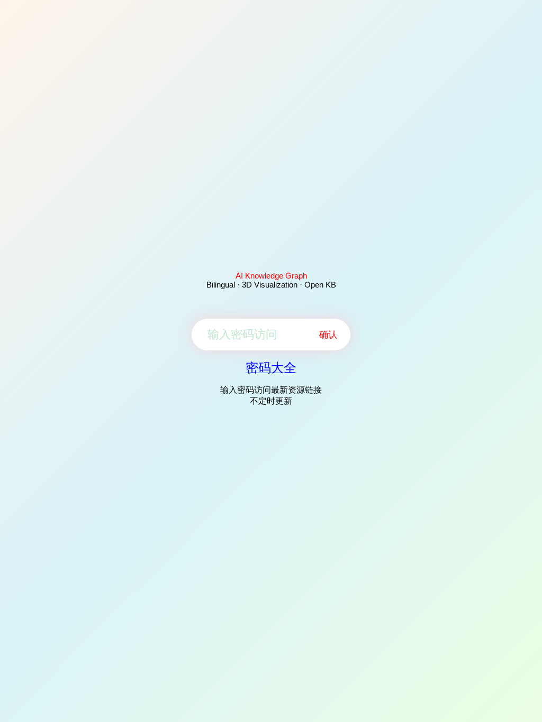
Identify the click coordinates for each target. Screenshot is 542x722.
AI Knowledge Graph (271, 275)
